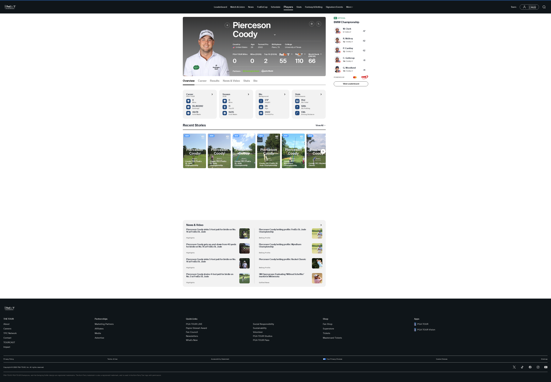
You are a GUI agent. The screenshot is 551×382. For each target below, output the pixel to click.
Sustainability (259, 328)
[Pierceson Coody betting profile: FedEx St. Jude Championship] (317, 233)
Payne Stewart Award (196, 328)
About (6, 324)
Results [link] (214, 80)
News (251, 7)
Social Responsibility (263, 324)
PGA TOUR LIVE (194, 324)
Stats (299, 7)
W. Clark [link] (347, 28)
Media (98, 333)
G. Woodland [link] (349, 67)
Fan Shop (327, 324)
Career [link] (202, 80)
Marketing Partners (104, 324)
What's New (192, 340)
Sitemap (544, 359)
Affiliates (99, 328)
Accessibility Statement (220, 359)
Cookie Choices (441, 359)
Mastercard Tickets (332, 337)
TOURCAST (9, 342)
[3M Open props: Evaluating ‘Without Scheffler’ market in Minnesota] (317, 278)
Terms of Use (112, 359)
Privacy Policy (8, 359)
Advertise (99, 337)
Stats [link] (246, 80)
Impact (6, 347)
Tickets (326, 333)
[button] (275, 35)
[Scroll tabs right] (323, 151)
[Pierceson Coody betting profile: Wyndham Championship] (317, 248)
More (350, 7)
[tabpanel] (254, 186)
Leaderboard (220, 7)
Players (288, 7)
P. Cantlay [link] (348, 48)
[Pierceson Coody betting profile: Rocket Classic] (317, 263)
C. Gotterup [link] (349, 58)
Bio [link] (255, 80)
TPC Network (10, 333)
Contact (7, 337)
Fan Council (192, 332)
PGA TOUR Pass (261, 340)
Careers (7, 328)
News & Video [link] (231, 80)
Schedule (275, 7)
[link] (311, 23)
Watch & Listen (237, 7)
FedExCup (262, 7)
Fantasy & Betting (313, 7)
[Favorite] (227, 25)
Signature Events (334, 7)
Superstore (328, 328)
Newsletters (192, 336)
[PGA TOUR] (10, 7)
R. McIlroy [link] (348, 38)
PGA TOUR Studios (262, 336)
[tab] (188, 82)
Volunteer (258, 332)
